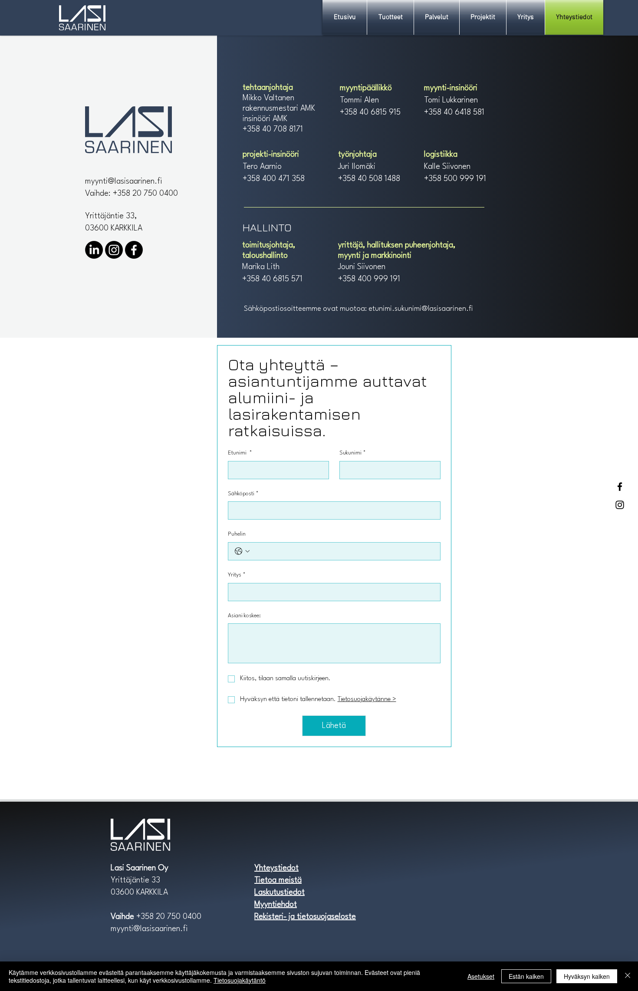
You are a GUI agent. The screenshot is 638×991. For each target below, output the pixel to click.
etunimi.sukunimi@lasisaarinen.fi (420, 309)
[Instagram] (619, 504)
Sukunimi (352, 453)
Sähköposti (243, 494)
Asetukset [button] (480, 976)
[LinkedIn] (94, 250)
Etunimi (240, 453)
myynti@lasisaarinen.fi (123, 181)
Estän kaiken (526, 976)
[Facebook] (619, 486)
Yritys (237, 575)
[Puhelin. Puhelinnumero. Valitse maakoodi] (242, 551)
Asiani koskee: (244, 616)
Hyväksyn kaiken (587, 976)
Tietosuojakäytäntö (240, 980)
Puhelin (237, 534)
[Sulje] (627, 976)
